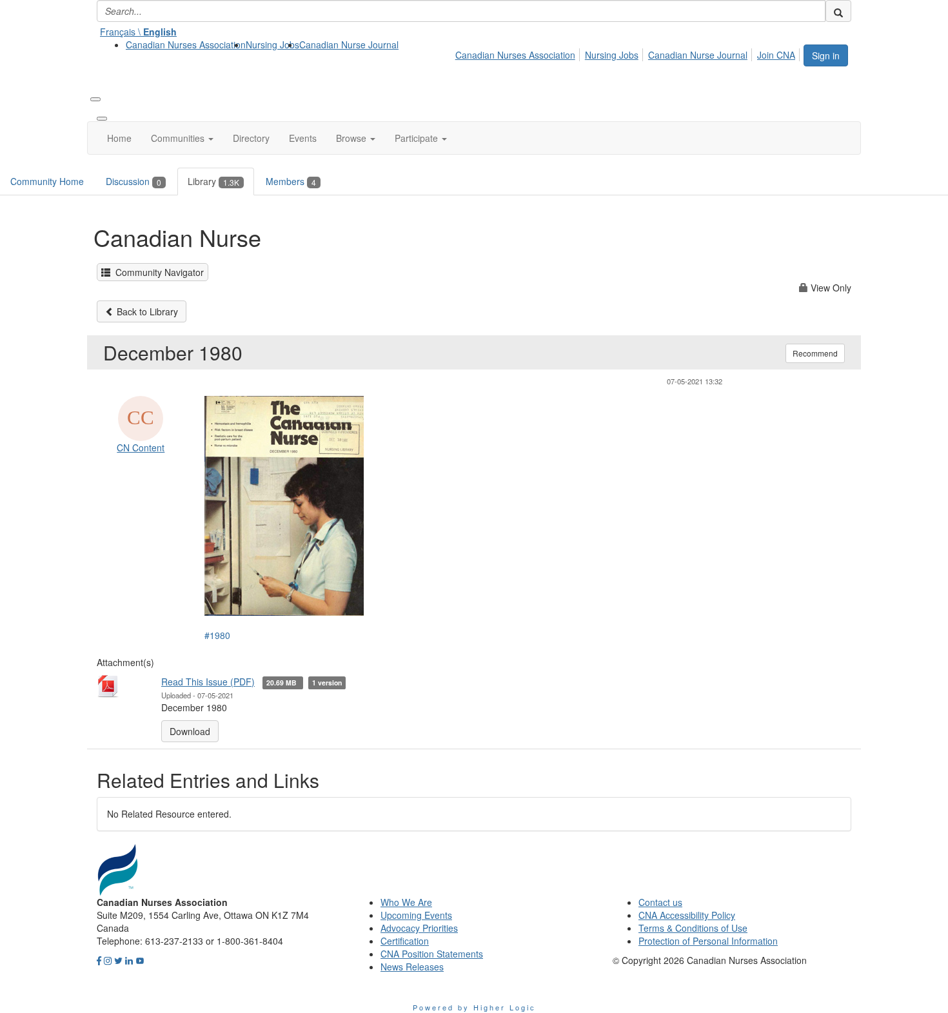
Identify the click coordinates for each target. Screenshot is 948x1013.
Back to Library (146, 311)
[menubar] (629, 52)
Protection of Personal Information (708, 940)
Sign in (826, 55)
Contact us (660, 902)
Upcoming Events (416, 915)
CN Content (140, 447)
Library (213, 181)
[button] (182, 138)
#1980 (217, 635)
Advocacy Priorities (419, 927)
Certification (404, 940)
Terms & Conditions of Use (692, 927)
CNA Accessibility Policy (686, 915)
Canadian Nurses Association (186, 44)
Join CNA (776, 54)
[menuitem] (186, 44)
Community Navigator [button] (157, 272)
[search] (838, 11)
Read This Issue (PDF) (208, 681)
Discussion (133, 181)
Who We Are (406, 902)
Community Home (47, 181)
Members (291, 181)
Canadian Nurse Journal (349, 44)
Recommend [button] (815, 353)
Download (190, 731)
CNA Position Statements (431, 953)
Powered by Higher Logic (474, 1007)
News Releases (412, 966)
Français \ (138, 31)
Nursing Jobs (272, 44)
